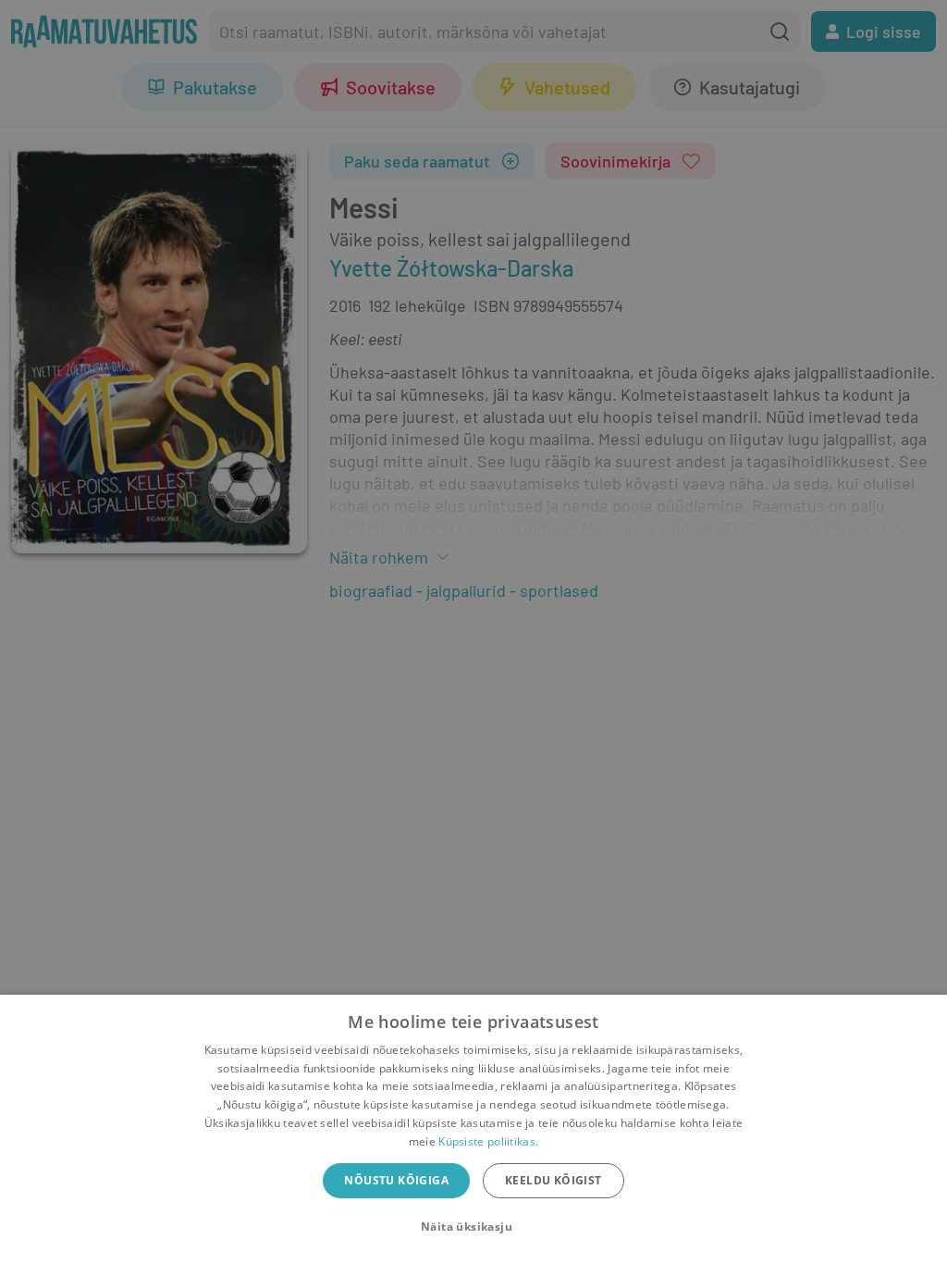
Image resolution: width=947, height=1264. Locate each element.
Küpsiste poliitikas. (488, 1141)
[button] (473, 1227)
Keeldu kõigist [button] (553, 1180)
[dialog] (473, 1129)
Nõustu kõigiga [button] (396, 1180)
